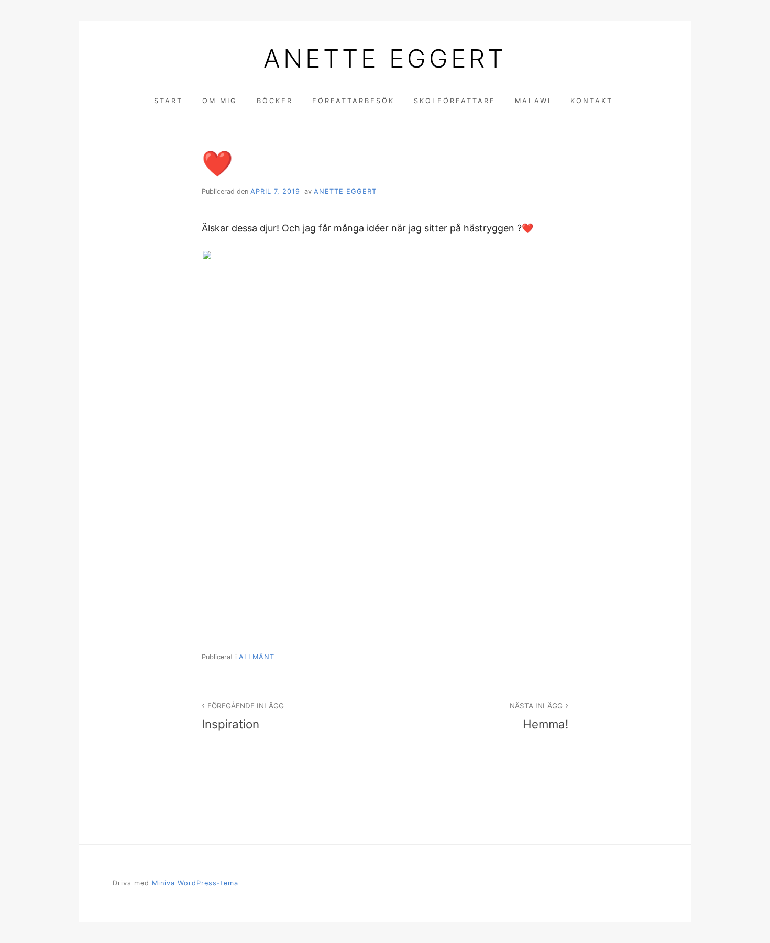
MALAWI (533, 101)
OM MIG (219, 101)
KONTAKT (591, 101)
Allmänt (256, 657)
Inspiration (243, 716)
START (168, 101)
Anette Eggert (385, 58)
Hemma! (539, 716)
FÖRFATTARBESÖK (353, 101)
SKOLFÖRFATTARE (455, 101)
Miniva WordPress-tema (195, 883)
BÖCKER (275, 101)
